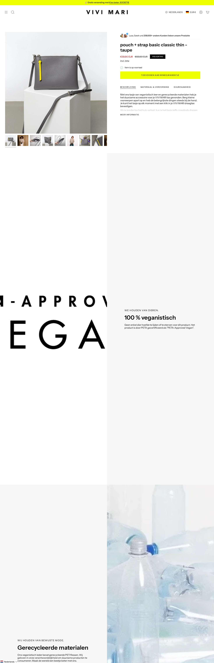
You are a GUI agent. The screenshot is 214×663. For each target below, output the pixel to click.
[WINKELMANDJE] (207, 12)
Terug (5, 83)
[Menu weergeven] (6, 12)
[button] (9, 661)
